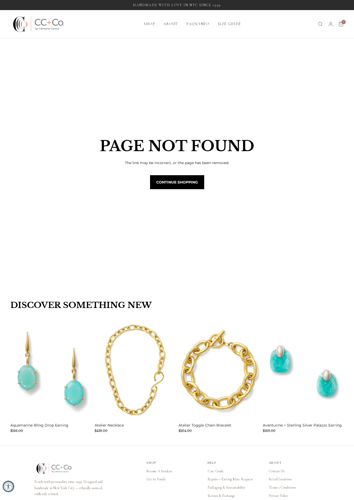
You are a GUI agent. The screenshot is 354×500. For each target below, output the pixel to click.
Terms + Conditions (282, 487)
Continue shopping (177, 182)
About (171, 24)
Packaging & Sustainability (226, 487)
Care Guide (216, 471)
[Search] (320, 24)
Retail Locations (280, 479)
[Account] (330, 24)
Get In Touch (155, 479)
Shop (149, 24)
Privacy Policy (278, 496)
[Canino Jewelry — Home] (38, 24)
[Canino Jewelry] (85, 468)
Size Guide (229, 24)
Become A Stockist (159, 471)
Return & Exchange (221, 496)
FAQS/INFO (198, 24)
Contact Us (277, 471)
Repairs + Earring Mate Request (230, 479)
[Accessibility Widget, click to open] (8, 486)
